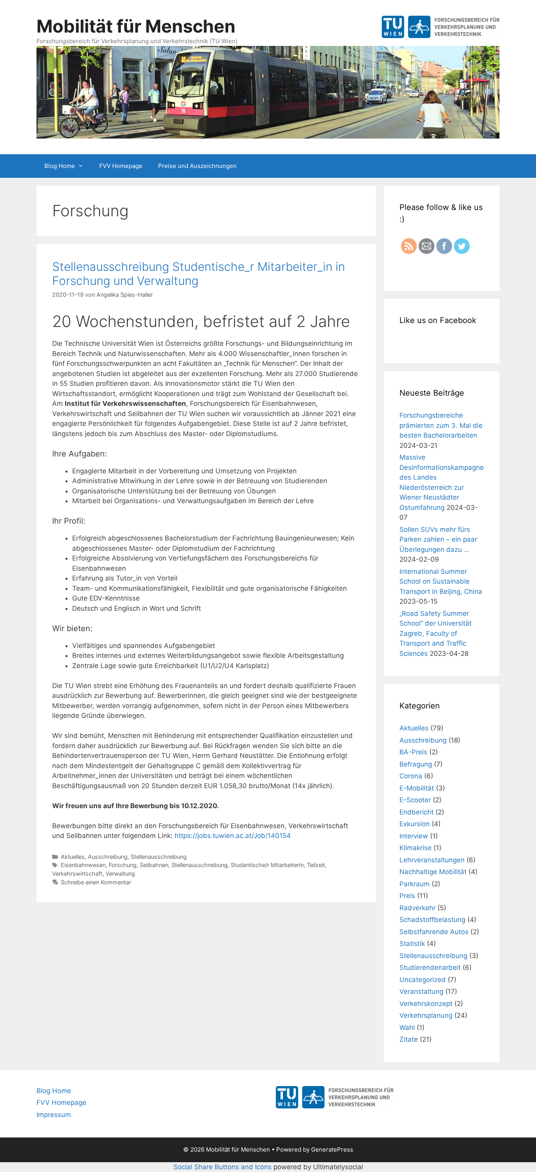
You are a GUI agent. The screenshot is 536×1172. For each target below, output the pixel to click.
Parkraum (414, 884)
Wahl (407, 1027)
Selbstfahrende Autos (434, 932)
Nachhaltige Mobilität (433, 872)
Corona (410, 776)
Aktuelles (73, 856)
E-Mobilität (416, 788)
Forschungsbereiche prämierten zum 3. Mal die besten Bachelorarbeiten (441, 425)
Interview (413, 836)
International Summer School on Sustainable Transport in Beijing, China (440, 581)
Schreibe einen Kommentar (96, 882)
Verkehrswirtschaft (77, 873)
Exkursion (414, 824)
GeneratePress (332, 1149)
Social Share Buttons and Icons (222, 1167)
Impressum (53, 1115)
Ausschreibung (108, 856)
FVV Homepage (120, 166)
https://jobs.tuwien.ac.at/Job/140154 (233, 836)
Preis (407, 896)
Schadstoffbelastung (432, 920)
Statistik (412, 943)
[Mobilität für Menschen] (268, 91)
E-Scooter (415, 800)
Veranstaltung (421, 991)
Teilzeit (316, 865)
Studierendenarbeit (430, 967)
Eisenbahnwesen (83, 865)
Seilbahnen (154, 865)
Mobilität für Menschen (135, 26)
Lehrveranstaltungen (432, 860)
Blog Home (59, 166)
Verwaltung (120, 873)
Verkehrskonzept (425, 1004)
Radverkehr (417, 908)
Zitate (408, 1039)
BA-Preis (413, 752)
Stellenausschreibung (159, 856)
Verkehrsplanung (425, 1015)
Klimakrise (415, 848)
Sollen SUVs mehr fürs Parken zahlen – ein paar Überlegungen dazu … (438, 539)
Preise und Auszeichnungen (197, 166)
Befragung (415, 764)
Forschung (123, 865)
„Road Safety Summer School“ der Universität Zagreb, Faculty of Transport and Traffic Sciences (435, 633)
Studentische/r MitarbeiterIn (267, 865)
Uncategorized (422, 980)
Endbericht (416, 812)
